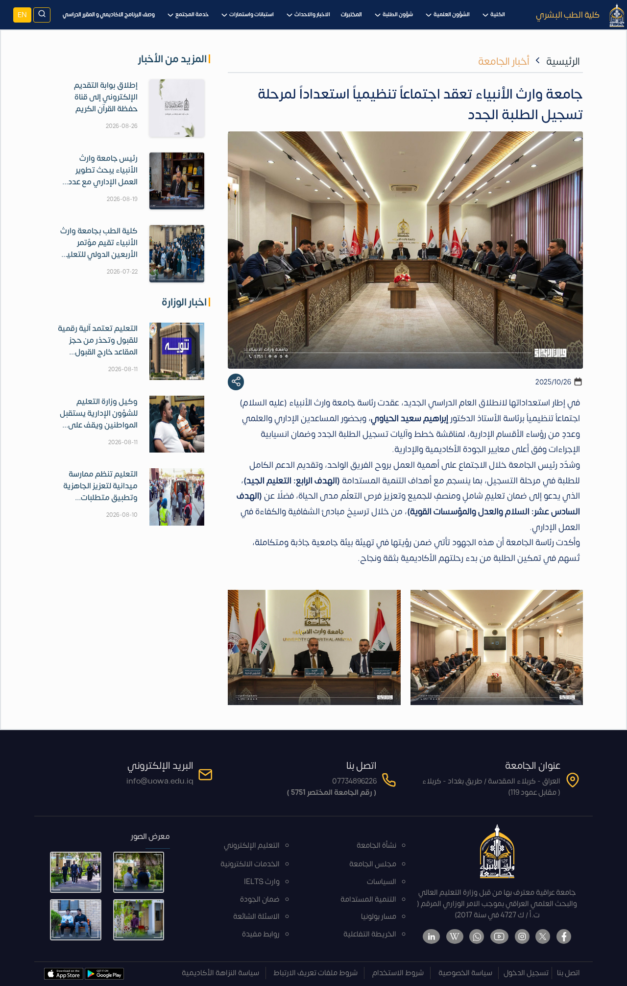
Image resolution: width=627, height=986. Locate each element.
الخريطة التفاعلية (369, 934)
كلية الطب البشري (568, 15)
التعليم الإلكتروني (252, 845)
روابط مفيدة (261, 934)
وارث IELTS (262, 882)
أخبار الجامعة (504, 61)
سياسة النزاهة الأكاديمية (220, 973)
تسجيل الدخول (526, 973)
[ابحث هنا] (41, 15)
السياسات (381, 882)
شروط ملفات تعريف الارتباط (315, 973)
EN (22, 15)
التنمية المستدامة (368, 899)
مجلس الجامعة (372, 864)
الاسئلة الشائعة (256, 916)
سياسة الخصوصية (465, 973)
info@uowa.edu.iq (159, 781)
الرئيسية (563, 61)
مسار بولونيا (378, 916)
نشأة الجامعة (376, 845)
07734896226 (354, 781)
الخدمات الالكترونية (250, 864)
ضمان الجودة (260, 899)
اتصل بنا (568, 973)
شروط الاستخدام (398, 973)
